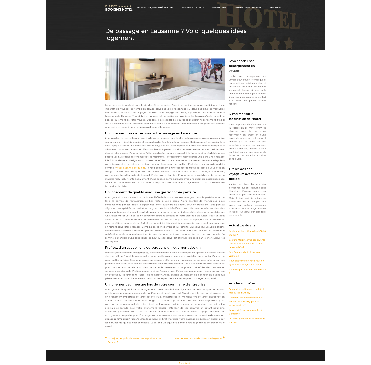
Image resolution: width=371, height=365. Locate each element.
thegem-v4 (275, 8)
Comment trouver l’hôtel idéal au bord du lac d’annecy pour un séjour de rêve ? (246, 301)
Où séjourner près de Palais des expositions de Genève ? (134, 340)
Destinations (219, 8)
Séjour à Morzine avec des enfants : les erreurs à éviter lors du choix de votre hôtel (247, 244)
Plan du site (185, 363)
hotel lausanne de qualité (130, 167)
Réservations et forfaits (248, 8)
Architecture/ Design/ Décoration (155, 8)
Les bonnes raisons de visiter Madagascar (198, 338)
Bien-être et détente (193, 8)
